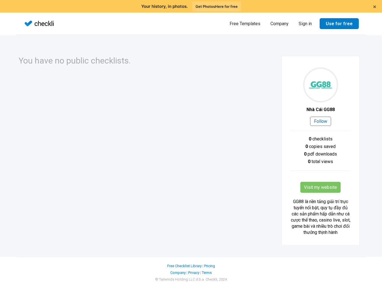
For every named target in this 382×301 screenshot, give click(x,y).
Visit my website (320, 187)
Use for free (339, 23)
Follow (320, 121)
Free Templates (245, 23)
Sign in (305, 23)
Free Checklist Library (184, 266)
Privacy (193, 273)
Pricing (209, 266)
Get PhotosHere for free (216, 6)
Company (279, 23)
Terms (207, 273)
